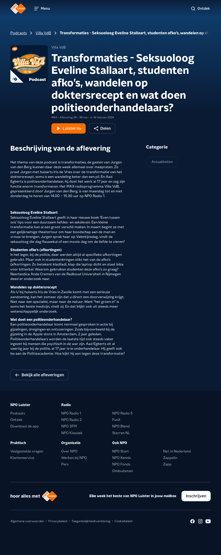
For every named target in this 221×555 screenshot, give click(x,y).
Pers (64, 464)
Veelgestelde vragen (26, 451)
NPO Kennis (121, 457)
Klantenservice (22, 457)
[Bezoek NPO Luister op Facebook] (192, 521)
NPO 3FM (69, 426)
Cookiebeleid (123, 521)
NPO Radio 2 (71, 419)
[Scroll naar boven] (210, 549)
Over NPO (69, 451)
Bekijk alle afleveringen (43, 374)
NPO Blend (121, 426)
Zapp (167, 464)
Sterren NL (121, 433)
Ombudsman (122, 471)
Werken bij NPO (74, 457)
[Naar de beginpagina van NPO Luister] (18, 8)
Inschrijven (196, 495)
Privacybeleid (57, 521)
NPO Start (120, 451)
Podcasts (18, 32)
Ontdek (16, 419)
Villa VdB (43, 32)
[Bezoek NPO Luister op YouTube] (208, 521)
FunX (116, 419)
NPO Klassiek (71, 433)
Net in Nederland (177, 451)
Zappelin (170, 457)
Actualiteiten (162, 162)
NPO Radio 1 (71, 413)
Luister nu (72, 128)
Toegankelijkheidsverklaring (90, 521)
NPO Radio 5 (122, 413)
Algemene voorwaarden (27, 521)
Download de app (24, 426)
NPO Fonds (121, 464)
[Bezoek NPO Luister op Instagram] (200, 521)
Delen (105, 128)
